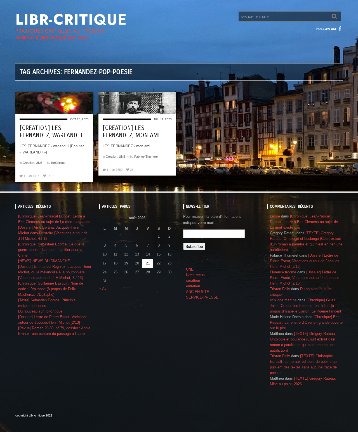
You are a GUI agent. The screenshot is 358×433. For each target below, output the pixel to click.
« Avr (103, 289)
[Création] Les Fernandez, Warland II (51, 131)
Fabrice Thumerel (146, 156)
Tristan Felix (280, 289)
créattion (193, 280)
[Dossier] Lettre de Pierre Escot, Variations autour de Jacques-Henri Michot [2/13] (305, 261)
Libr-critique (71, 19)
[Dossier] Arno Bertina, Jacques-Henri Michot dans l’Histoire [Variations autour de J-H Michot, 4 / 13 (53, 233)
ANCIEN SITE (197, 292)
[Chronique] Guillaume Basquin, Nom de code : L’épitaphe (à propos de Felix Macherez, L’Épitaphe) (50, 289)
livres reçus (195, 275)
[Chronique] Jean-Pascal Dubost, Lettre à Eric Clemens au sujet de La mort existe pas (304, 221)
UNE (39, 162)
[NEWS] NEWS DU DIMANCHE (44, 261)
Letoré (275, 216)
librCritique (58, 162)
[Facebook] (340, 29)
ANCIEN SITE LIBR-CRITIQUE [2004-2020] (51, 38)
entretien (193, 286)
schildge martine (283, 300)
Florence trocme (283, 272)
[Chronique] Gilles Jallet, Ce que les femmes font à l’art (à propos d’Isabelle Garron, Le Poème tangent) (306, 305)
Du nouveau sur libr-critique (40, 311)
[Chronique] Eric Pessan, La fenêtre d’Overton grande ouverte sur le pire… (306, 322)
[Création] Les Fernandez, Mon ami (131, 131)
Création (28, 162)
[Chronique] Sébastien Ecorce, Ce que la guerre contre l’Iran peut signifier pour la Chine (51, 249)
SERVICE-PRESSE (202, 297)
